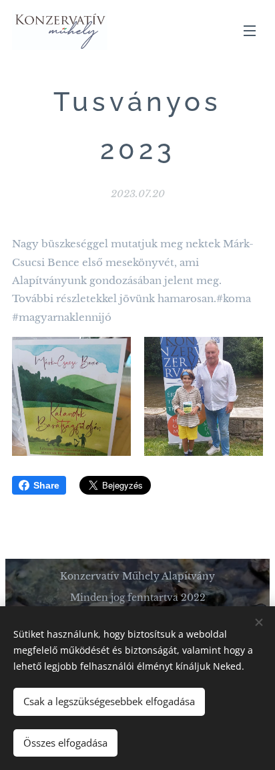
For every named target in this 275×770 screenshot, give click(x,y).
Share (46, 485)
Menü (249, 30)
